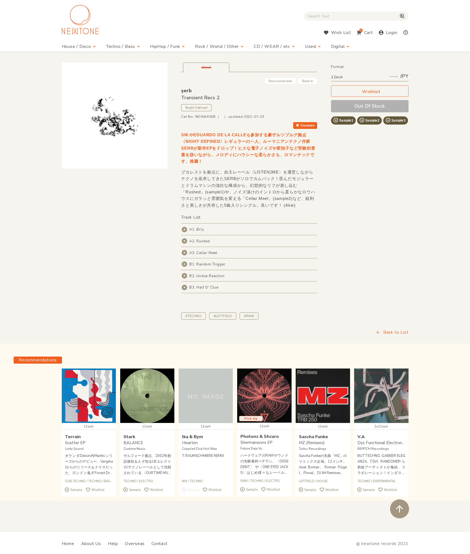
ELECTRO (146, 481)
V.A (361, 437)
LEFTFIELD (306, 481)
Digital (338, 46)
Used (310, 46)
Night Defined (196, 108)
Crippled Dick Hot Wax (199, 449)
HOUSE (322, 481)
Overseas (135, 544)
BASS (108, 481)
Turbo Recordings (312, 449)
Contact (159, 544)
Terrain (73, 437)
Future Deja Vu (251, 448)
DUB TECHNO (75, 481)
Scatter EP (75, 442)
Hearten (190, 442)
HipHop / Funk (165, 46)
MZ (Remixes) (312, 442)
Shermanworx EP (256, 442)
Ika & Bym (192, 437)
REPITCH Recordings (373, 449)
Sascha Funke (313, 437)
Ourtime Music (134, 449)
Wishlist (371, 92)
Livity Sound (74, 449)
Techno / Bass (120, 46)
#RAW (249, 316)
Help (113, 544)
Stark (129, 437)
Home (68, 544)
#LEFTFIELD (223, 316)
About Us (91, 544)
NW (184, 481)
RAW (244, 481)
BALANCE (133, 442)
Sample (76, 490)
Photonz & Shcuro (259, 437)
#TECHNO (193, 316)
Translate (307, 125)
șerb (186, 90)
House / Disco (76, 46)
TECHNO (94, 481)
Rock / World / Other (217, 46)
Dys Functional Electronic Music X (388, 442)
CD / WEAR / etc (272, 46)
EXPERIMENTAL (384, 481)
